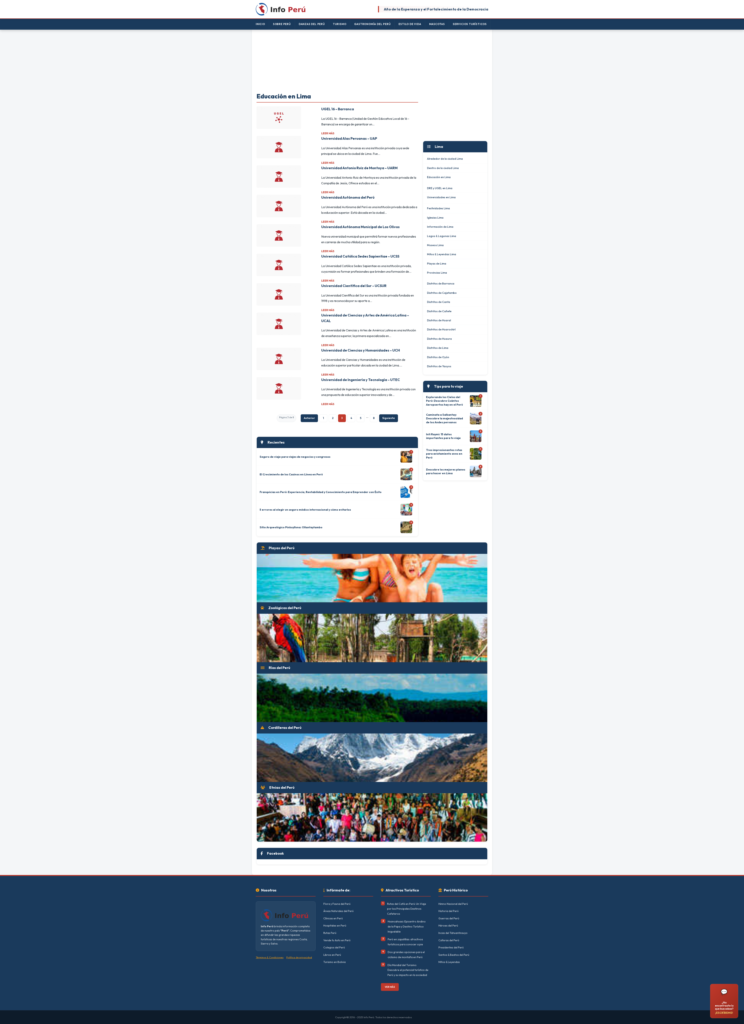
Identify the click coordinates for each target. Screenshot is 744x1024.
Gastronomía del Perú (372, 24)
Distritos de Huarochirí (441, 329)
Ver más (390, 986)
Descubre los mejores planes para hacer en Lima (445, 471)
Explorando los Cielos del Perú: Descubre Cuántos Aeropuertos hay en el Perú (444, 400)
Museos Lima (435, 245)
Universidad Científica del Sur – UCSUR (354, 286)
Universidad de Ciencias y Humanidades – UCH (360, 350)
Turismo (339, 24)
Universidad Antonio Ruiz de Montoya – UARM (359, 168)
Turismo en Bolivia (334, 962)
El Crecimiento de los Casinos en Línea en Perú (291, 474)
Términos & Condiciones (269, 957)
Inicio (260, 24)
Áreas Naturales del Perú (338, 911)
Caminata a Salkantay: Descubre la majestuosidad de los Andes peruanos (444, 418)
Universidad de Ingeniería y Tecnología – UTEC (360, 380)
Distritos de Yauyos (439, 366)
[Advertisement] (372, 61)
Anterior (309, 418)
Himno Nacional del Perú (453, 904)
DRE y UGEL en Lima (439, 188)
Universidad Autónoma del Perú (348, 197)
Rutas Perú (329, 933)
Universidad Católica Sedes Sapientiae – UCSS (360, 256)
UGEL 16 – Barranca (337, 109)
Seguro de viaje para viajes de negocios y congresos (295, 457)
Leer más (327, 133)
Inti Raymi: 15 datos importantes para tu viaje (443, 436)
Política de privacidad (299, 957)
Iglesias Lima (435, 217)
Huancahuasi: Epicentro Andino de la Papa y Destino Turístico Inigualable (407, 926)
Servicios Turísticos (470, 24)
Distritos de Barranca (440, 283)
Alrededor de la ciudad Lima (445, 158)
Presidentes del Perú (451, 947)
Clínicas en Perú (333, 918)
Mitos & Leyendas (449, 962)
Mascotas (437, 24)
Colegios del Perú (334, 947)
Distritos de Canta (438, 302)
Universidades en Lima (441, 197)
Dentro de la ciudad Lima (443, 168)
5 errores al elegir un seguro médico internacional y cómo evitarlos (305, 509)
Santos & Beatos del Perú (453, 955)
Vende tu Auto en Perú (336, 940)
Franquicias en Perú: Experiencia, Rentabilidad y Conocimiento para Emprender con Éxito (320, 492)
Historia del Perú (448, 911)
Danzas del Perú (312, 24)
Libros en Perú (332, 955)
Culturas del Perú (448, 940)
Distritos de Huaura (439, 338)
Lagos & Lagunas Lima (441, 236)
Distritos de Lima (437, 348)
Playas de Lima (436, 263)
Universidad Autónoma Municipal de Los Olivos (360, 227)
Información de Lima (440, 226)
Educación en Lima (439, 177)
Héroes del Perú (448, 925)
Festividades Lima (438, 208)
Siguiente (388, 418)
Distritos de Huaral (439, 320)
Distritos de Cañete (439, 311)
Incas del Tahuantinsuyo (453, 933)
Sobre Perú (282, 24)
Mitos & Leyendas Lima (441, 254)
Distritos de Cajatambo (442, 293)
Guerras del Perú (448, 918)
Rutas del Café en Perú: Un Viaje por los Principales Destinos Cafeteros (406, 908)
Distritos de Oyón (438, 357)
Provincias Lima (437, 272)
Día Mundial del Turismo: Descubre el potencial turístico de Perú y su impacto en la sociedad (408, 970)
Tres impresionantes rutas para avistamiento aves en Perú (444, 453)
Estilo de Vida (410, 24)
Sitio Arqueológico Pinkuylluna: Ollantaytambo (291, 527)
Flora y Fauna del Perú (336, 904)
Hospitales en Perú (334, 925)
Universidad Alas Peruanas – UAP (349, 138)
